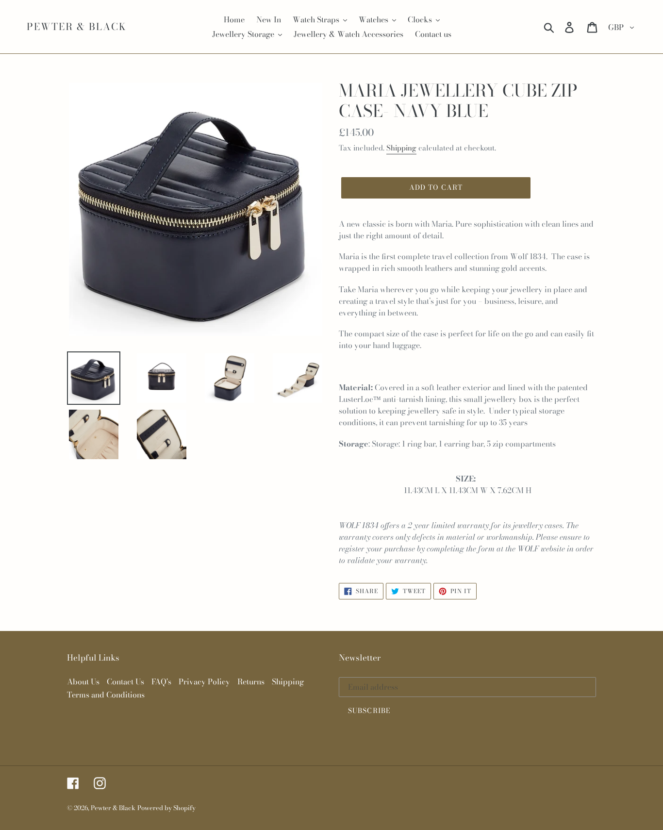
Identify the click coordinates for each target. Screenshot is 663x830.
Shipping (401, 147)
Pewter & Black (77, 27)
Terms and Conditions (106, 694)
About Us (83, 681)
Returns (251, 681)
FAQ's (161, 681)
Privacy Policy (204, 681)
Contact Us (125, 681)
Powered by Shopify (166, 808)
